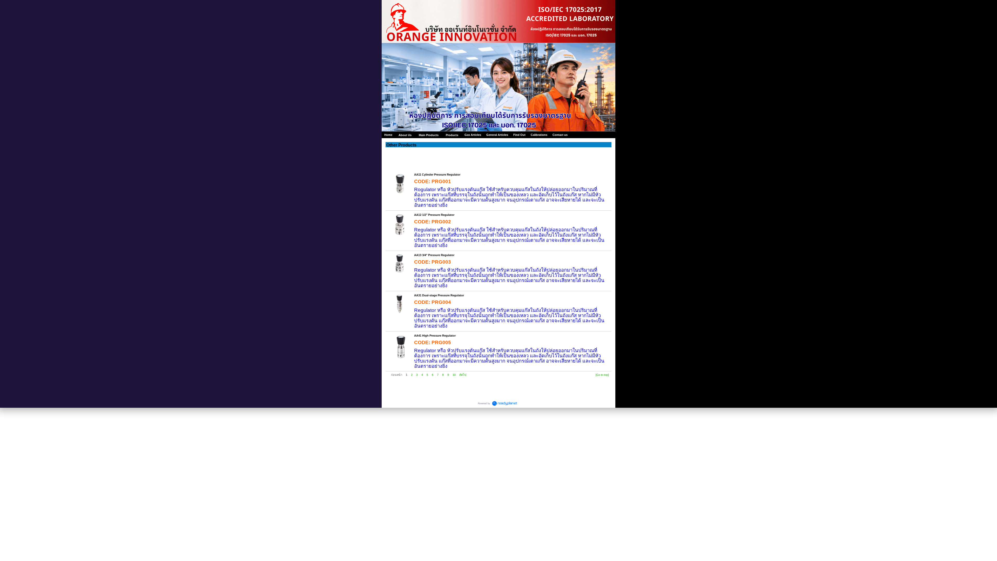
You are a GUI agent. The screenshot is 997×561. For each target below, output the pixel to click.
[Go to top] (602, 374)
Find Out (519, 134)
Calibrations (539, 134)
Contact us (560, 134)
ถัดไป (462, 374)
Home (388, 134)
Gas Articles (472, 134)
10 (454, 374)
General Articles (497, 134)
